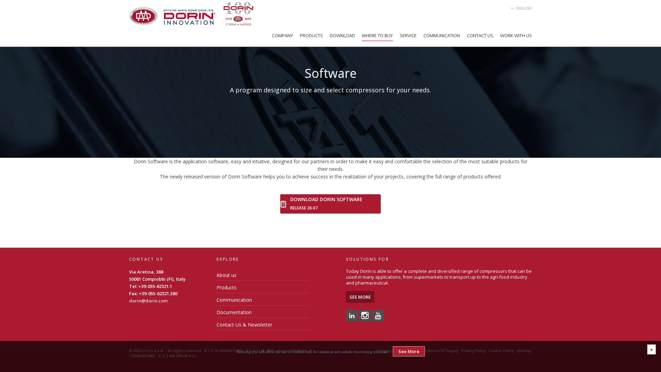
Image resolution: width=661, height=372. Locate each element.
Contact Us (480, 35)
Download (342, 35)
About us (227, 275)
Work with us (516, 35)
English (524, 8)
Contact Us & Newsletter (244, 324)
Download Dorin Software (326, 199)
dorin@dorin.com (148, 301)
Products (311, 35)
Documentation (234, 312)
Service (408, 35)
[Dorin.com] (191, 15)
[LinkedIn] (352, 315)
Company (282, 35)
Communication (441, 35)
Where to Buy (377, 35)
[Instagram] (365, 315)
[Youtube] (378, 315)
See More (360, 297)
